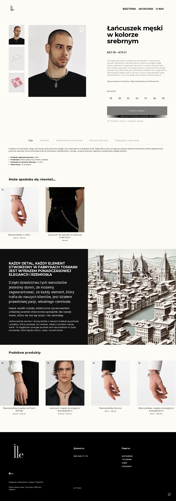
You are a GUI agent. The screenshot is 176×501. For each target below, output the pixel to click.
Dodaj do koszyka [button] (54, 242)
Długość (111, 91)
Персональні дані (16, 487)
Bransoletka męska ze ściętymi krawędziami (156, 409)
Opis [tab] (30, 140)
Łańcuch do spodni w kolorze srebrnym (65, 236)
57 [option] (146, 98)
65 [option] (163, 98)
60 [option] (154, 98)
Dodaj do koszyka (136, 111)
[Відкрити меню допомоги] (169, 494)
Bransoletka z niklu (19, 234)
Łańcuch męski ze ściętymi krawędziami (65, 409)
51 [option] (128, 98)
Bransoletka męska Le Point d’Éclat (19, 409)
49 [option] (119, 98)
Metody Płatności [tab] (99, 140)
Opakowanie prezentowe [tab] (69, 140)
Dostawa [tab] (44, 140)
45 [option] (111, 98)
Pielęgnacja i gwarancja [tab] (127, 140)
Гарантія (39, 482)
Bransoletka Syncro (110, 408)
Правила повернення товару (21, 482)
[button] (81, 29)
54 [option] (137, 98)
